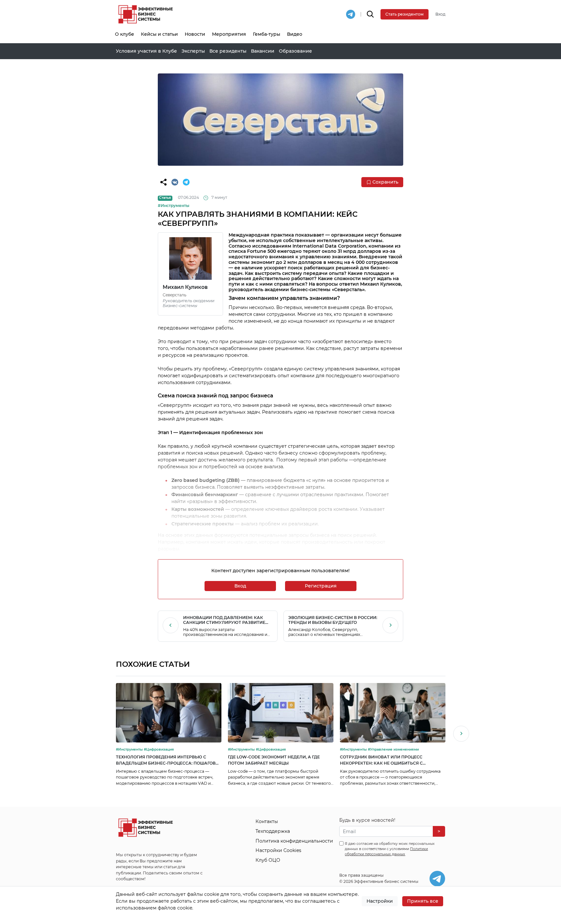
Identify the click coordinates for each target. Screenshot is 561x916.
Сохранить (385, 182)
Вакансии (262, 51)
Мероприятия (229, 34)
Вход (440, 14)
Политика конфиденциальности (294, 841)
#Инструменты (173, 205)
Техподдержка (273, 831)
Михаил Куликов (185, 287)
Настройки (380, 901)
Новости (195, 34)
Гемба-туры (266, 34)
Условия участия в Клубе (146, 51)
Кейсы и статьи (159, 34)
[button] (461, 734)
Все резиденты (227, 51)
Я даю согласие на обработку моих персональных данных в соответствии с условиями (390, 849)
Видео (294, 34)
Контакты (267, 821)
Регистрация (321, 586)
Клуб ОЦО (268, 860)
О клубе (124, 34)
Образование (295, 51)
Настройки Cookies (278, 850)
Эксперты (193, 51)
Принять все (422, 901)
